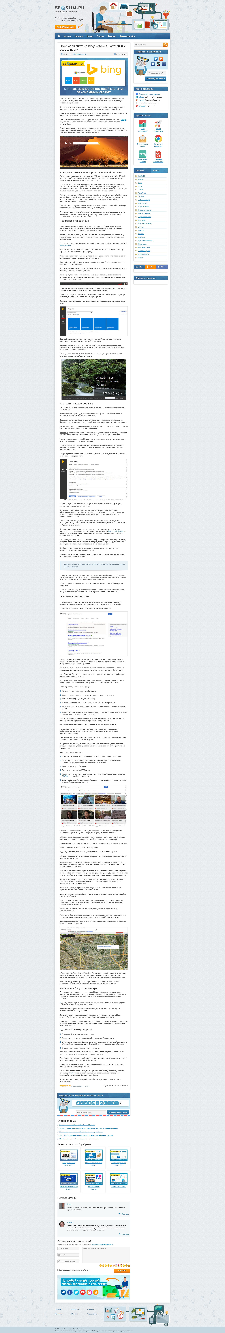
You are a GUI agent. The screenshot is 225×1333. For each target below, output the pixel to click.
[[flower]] (119, 1265)
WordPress (142, 193)
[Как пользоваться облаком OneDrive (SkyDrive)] (69, 1184)
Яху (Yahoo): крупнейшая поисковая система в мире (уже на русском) (86, 1135)
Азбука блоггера (80, 54)
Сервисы (111, 36)
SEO (140, 186)
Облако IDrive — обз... (118, 1187)
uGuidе (141, 97)
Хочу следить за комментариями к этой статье (74, 1270)
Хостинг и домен (144, 251)
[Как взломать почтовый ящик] (142, 142)
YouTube (66, 776)
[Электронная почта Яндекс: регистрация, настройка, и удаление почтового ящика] (69, 1160)
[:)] (100, 1265)
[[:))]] (124, 1265)
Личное (141, 227)
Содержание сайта (127, 36)
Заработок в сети (144, 217)
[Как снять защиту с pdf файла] (158, 157)
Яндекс (110, 531)
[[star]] (111, 1265)
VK (139, 267)
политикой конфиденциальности (102, 1244)
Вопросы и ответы (144, 210)
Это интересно (143, 254)
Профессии (142, 244)
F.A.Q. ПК (141, 176)
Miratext (142, 103)
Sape (140, 183)
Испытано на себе (144, 223)
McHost (141, 100)
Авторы (67, 36)
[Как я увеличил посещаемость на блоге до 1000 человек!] (158, 126)
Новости (141, 230)
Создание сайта (144, 247)
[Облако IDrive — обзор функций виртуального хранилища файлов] (119, 1184)
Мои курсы (75, 1309)
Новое (156, 170)
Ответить (125, 1214)
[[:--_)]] (126, 1265)
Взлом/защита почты (142, 145)
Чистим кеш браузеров (158, 145)
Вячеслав (70, 1222)
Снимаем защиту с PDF (158, 160)
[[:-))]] (121, 1265)
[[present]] (116, 1265)
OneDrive (72, 1073)
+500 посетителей (143, 130)
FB (162, 267)
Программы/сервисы (145, 240)
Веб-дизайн (142, 203)
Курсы (89, 36)
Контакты (79, 36)
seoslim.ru (69, 1329)
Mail (115, 531)
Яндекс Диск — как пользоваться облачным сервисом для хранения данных (88, 1128)
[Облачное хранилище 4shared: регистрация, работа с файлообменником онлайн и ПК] (119, 1160)
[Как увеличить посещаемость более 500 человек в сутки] (142, 126)
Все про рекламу (144, 213)
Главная (58, 1309)
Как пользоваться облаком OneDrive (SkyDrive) (77, 1125)
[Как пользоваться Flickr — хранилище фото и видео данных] (94, 1184)
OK (150, 267)
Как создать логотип (142, 160)
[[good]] (113, 1265)
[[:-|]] (129, 1265)
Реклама (100, 36)
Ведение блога (143, 207)
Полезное (141, 237)
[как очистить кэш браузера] (158, 142)
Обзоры (141, 234)
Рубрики (140, 170)
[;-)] (106, 1265)
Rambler (121, 531)
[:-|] (108, 1265)
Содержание (92, 1314)
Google (123, 120)
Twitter (140, 190)
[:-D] (103, 1265)
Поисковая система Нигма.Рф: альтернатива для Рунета (81, 1132)
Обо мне (74, 1314)
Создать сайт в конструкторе (149, 94)
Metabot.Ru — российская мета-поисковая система (79, 1139)
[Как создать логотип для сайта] (142, 157)
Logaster (142, 106)
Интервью (141, 220)
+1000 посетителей (158, 130)
